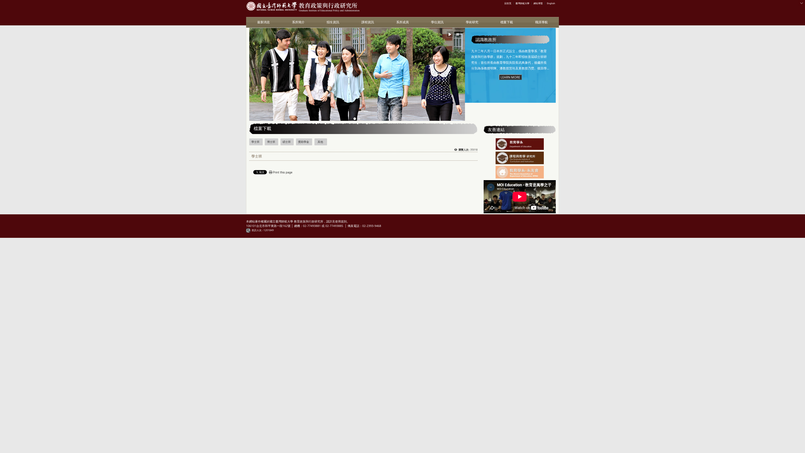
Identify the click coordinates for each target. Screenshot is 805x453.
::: (505, 3)
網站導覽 (538, 3)
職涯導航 (541, 22)
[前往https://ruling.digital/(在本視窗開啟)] (249, 230)
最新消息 (263, 22)
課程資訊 (367, 22)
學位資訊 (437, 22)
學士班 (255, 142)
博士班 (271, 142)
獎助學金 (303, 142)
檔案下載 (506, 22)
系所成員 (402, 22)
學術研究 (472, 22)
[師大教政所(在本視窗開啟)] (271, 6)
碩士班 (287, 142)
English (551, 3)
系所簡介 (298, 22)
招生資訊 (333, 22)
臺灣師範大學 (522, 3)
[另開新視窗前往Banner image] (520, 144)
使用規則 (341, 221)
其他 (320, 142)
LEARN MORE (510, 77)
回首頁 (507, 3)
